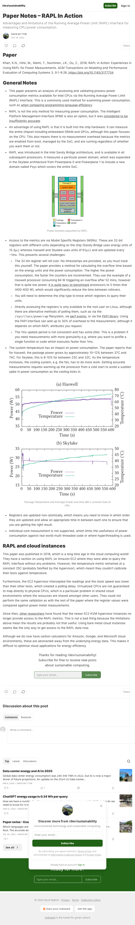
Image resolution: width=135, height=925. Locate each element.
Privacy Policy (94, 854)
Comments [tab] (11, 717)
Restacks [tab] (26, 717)
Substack (50, 917)
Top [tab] (7, 761)
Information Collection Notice (66, 854)
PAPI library (110, 316)
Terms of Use (84, 851)
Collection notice (91, 900)
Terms (75, 900)
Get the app (85, 908)
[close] (101, 806)
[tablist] (18, 717)
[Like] (6, 45)
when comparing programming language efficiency (56, 105)
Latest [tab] (16, 761)
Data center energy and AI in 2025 (27, 771)
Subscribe (110, 5)
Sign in (125, 5)
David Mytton (19, 34)
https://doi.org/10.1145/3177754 (91, 72)
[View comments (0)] (14, 45)
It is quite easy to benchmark (69, 285)
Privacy (65, 900)
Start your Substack (58, 908)
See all (10, 847)
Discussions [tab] (29, 761)
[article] (67, 779)
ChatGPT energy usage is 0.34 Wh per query (35, 796)
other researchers (32, 613)
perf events (78, 316)
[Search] (128, 761)
